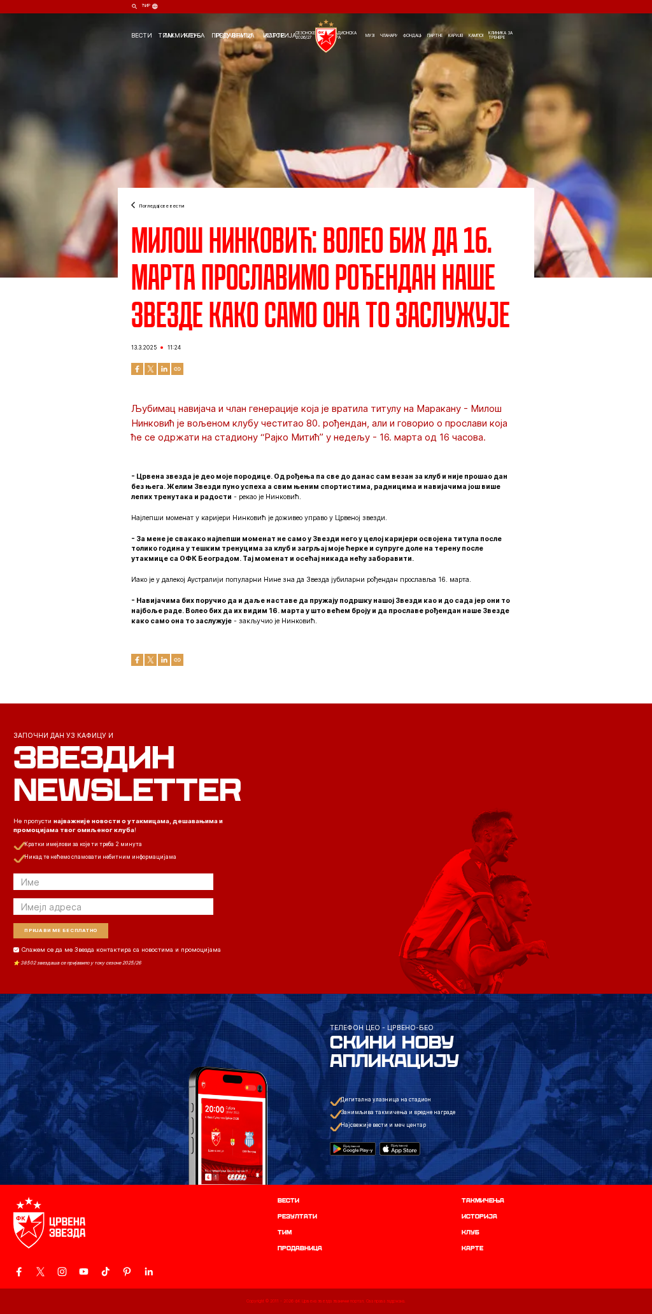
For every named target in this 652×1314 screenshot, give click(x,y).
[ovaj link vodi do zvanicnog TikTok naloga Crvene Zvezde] (105, 1271)
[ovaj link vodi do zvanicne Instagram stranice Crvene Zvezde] (62, 1271)
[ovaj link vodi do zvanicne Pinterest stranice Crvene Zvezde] (127, 1271)
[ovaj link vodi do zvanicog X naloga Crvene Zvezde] (40, 1271)
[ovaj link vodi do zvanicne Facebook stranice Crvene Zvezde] (18, 1271)
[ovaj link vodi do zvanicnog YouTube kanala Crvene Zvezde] (83, 1271)
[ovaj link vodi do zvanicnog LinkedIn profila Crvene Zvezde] (148, 1271)
